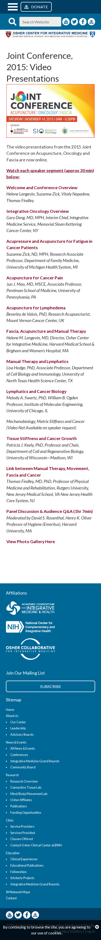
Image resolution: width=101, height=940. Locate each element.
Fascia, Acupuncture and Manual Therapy (46, 331)
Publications (18, 806)
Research (12, 775)
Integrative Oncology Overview (37, 211)
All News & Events (22, 748)
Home (10, 710)
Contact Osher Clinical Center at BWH (36, 845)
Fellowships (18, 872)
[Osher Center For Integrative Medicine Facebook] (83, 21)
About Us (12, 716)
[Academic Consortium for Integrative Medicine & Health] (48, 609)
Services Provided (22, 833)
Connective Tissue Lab (25, 787)
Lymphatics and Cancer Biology (36, 391)
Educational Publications (26, 865)
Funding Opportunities (25, 812)
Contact (11, 898)
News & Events (16, 742)
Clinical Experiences (24, 859)
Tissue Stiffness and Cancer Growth (41, 438)
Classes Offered (21, 839)
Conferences (19, 755)
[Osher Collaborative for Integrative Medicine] (48, 649)
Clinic (9, 820)
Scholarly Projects (22, 878)
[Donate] (91, 21)
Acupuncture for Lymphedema (35, 307)
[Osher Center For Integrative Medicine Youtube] (66, 21)
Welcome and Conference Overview (41, 187)
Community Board (23, 767)
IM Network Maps (18, 892)
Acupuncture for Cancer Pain (34, 277)
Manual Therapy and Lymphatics (37, 361)
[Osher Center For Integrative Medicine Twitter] (74, 21)
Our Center (18, 722)
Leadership (18, 728)
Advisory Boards (22, 734)
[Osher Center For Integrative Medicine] (50, 36)
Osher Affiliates (21, 800)
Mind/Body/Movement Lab (28, 794)
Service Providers (22, 826)
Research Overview (24, 781)
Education (13, 853)
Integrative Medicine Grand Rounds (34, 761)
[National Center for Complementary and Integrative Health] (48, 627)
